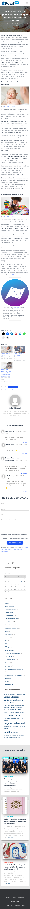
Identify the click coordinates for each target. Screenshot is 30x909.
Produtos (7, 637)
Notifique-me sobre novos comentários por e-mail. (14, 534)
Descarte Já (8, 656)
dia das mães (19, 707)
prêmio (6, 726)
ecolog (6, 712)
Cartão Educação (11, 697)
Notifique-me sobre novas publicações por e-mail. (15, 538)
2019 (7, 694)
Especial (7, 603)
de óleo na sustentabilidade (17, 705)
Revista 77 (10, 726)
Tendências (15, 732)
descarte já (7, 705)
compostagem (21, 703)
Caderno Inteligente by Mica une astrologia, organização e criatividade (15, 821)
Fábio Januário (10, 615)
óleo (19, 737)
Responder (25, 442)
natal (19, 716)
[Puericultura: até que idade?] (6, 349)
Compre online (15, 901)
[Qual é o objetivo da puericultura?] (19, 349)
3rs (4, 694)
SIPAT (6, 681)
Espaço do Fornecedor (11, 628)
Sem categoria (9, 684)
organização (13, 718)
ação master (13, 694)
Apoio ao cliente (13, 387)
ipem (5, 715)
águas (6, 737)
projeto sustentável (14, 723)
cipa (16, 703)
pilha (21, 718)
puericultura (4, 54)
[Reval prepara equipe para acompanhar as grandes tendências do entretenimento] (15, 765)
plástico (6, 720)
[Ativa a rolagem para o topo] (27, 906)
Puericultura (8, 390)
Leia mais (10, 837)
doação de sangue (15, 709)
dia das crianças (9, 707)
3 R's (6, 643)
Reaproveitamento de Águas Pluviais (15, 669)
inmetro (22, 712)
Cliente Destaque (9, 625)
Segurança (8, 678)
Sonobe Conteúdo (16, 307)
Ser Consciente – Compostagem (14, 675)
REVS (6, 641)
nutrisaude (7, 718)
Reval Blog (10, 444)
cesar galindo (9, 703)
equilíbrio (12, 712)
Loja (8, 715)
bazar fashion (21, 694)
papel (18, 718)
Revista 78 (15, 726)
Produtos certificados (12, 618)
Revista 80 (22, 726)
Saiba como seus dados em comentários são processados (14, 549)
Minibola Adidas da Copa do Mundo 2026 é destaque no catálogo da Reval (15, 867)
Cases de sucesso (11, 609)
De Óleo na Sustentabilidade (12, 653)
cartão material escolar (14, 700)
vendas (19, 735)
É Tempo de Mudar (10, 659)
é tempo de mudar (13, 737)
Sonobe (14, 390)
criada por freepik (9, 106)
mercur (13, 715)
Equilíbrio (7, 666)
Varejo (14, 735)
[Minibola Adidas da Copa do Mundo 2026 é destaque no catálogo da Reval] (15, 851)
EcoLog (7, 663)
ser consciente (13, 728)
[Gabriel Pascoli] (15, 400)
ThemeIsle (21, 905)
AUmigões (8, 647)
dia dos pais (6, 709)
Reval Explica (9, 622)
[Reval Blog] (10, 3)
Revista (7, 631)
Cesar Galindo (9, 612)
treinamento (8, 735)
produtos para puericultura (17, 275)
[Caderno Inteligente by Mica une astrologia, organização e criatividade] (15, 805)
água (22, 735)
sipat (19, 728)
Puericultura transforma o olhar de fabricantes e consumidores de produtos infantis (6, 373)
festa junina (17, 712)
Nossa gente (8, 634)
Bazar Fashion (9, 650)
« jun (14, 594)
